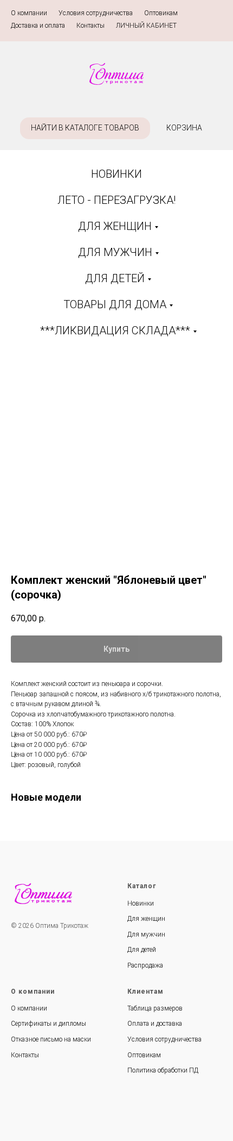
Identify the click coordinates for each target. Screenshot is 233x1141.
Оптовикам (161, 13)
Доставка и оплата (38, 25)
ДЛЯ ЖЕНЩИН (115, 226)
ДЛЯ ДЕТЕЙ (115, 278)
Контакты (90, 25)
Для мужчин (146, 934)
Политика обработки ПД (162, 1070)
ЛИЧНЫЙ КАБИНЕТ (146, 25)
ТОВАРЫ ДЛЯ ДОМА (114, 304)
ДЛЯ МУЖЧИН (115, 252)
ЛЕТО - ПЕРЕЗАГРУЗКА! (116, 200)
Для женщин (146, 918)
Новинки (140, 903)
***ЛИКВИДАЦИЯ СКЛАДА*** (115, 330)
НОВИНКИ (116, 173)
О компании (29, 13)
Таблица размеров (155, 1008)
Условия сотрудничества (96, 13)
